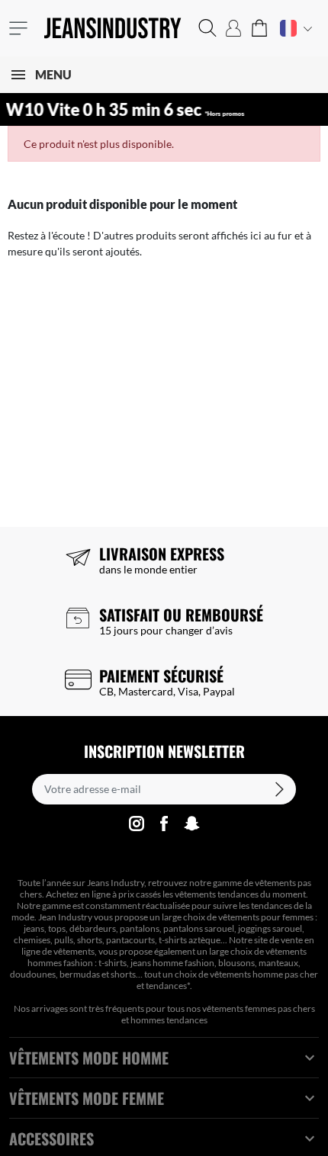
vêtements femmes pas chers (258, 1008)
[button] (207, 28)
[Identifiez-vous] (233, 28)
